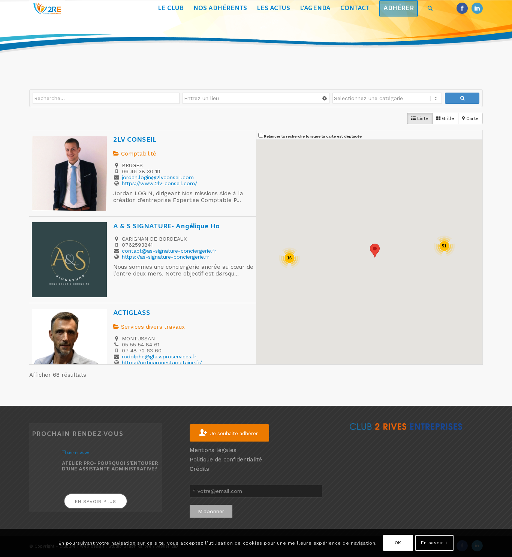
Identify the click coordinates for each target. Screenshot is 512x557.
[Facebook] (462, 8)
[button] (375, 251)
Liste (422, 118)
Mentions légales (213, 450)
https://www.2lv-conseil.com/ (159, 183)
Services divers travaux (152, 326)
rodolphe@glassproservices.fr (159, 356)
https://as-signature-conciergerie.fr (165, 257)
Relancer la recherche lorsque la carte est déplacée (313, 136)
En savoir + (434, 542)
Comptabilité (137, 153)
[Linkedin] (477, 8)
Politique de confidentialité (226, 459)
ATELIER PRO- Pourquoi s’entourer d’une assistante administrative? (110, 466)
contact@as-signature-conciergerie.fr (169, 251)
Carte (472, 118)
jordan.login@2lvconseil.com (158, 177)
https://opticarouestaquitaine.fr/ (162, 362)
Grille (447, 118)
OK (398, 542)
